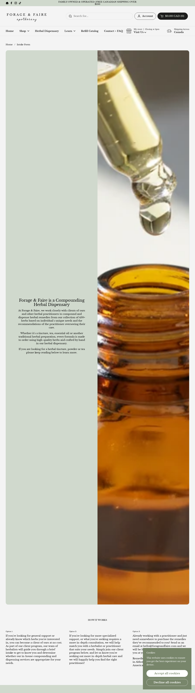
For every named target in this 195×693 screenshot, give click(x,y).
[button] (172, 16)
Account (147, 16)
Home (9, 44)
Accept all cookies (167, 673)
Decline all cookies (167, 682)
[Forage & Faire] (27, 16)
